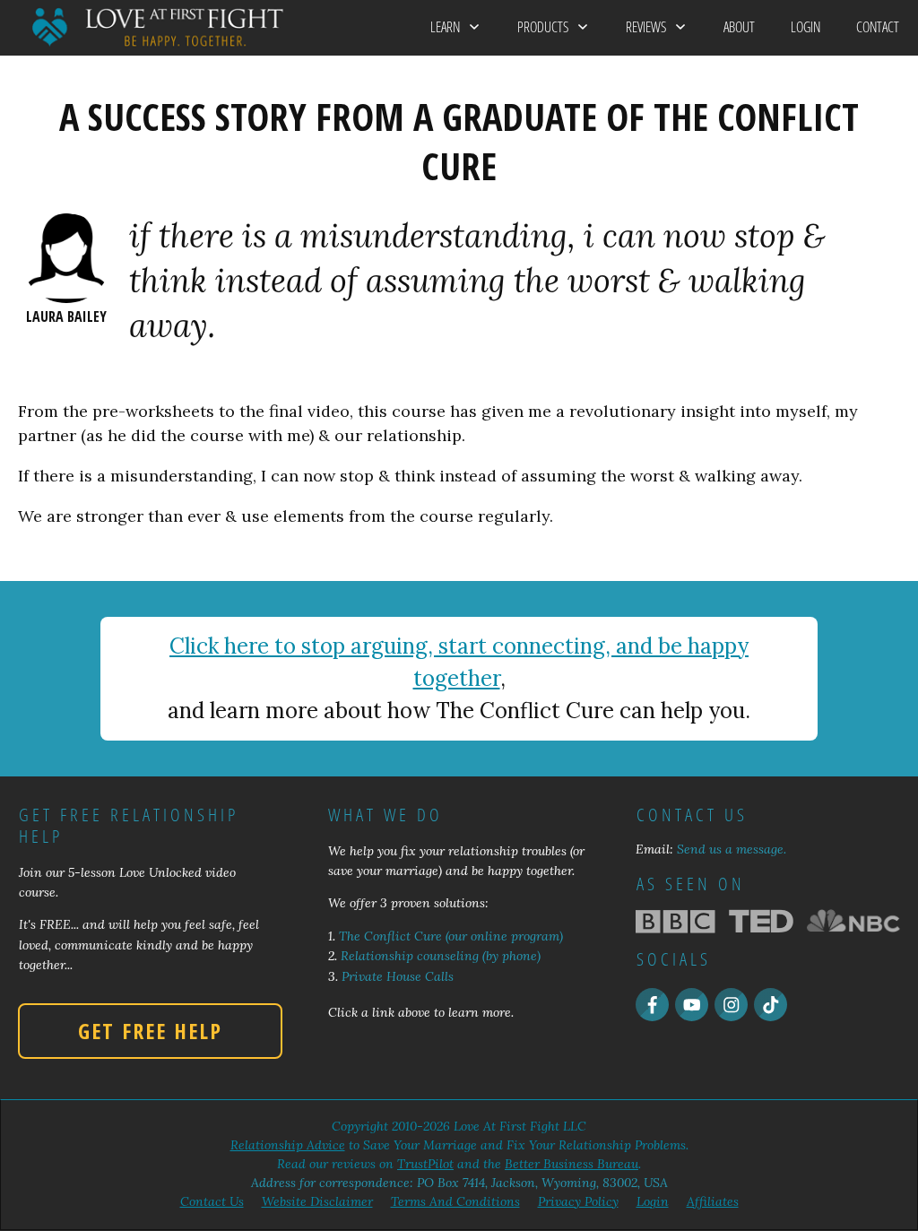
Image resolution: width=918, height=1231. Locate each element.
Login (653, 1201)
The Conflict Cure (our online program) (451, 936)
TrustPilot (425, 1164)
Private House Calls (398, 976)
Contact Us (212, 1201)
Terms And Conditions (455, 1201)
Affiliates (713, 1201)
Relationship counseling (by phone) (441, 956)
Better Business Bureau (571, 1164)
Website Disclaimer (317, 1201)
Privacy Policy (578, 1201)
